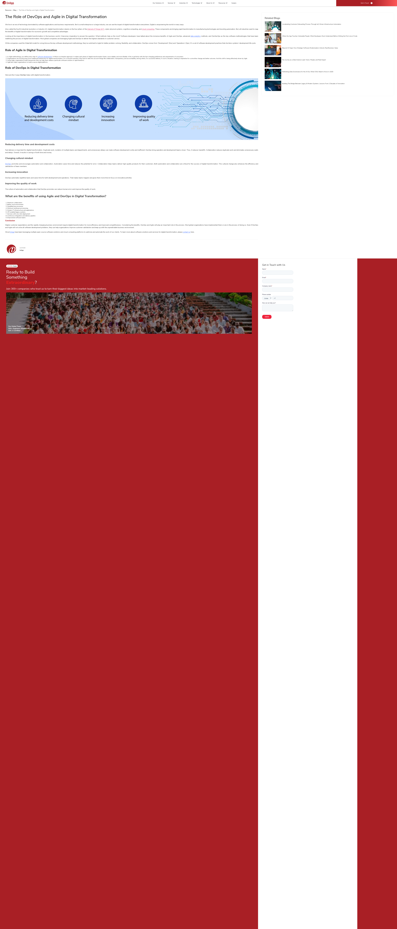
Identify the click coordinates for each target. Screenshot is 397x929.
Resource (8, 10)
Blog (14, 10)
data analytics (196, 36)
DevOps (8, 164)
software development (45, 57)
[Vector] (8, 3)
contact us (186, 232)
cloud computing (148, 29)
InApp (12, 232)
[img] (131, 109)
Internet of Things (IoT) (95, 29)
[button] (163, 3)
